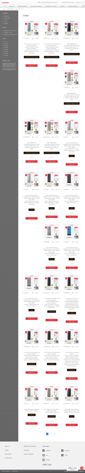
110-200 (6, 43)
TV (4, 6)
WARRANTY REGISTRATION (30, 446)
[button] (84, 6)
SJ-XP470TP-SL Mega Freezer (51, 153)
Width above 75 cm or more (10, 30)
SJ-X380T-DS (51, 416)
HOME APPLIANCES (22, 6)
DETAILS (31, 61)
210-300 (6, 45)
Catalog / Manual (73, 6)
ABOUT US (7, 446)
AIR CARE (11, 6)
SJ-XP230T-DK (52, 311)
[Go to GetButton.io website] (82, 471)
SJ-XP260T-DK (72, 313)
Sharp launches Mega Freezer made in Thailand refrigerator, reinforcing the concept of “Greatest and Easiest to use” (9, 65)
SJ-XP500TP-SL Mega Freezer (71, 103)
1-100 (5, 41)
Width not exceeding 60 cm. (10, 34)
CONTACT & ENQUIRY (29, 454)
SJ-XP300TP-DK (31, 364)
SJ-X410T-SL (31, 415)
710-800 (6, 55)
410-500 (6, 49)
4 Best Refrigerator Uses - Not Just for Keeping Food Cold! (9, 69)
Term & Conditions (6, 471)
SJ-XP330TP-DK (51, 364)
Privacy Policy (15, 471)
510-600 (6, 51)
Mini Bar (6, 23)
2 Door (5, 19)
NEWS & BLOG (8, 454)
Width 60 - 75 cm (8, 32)
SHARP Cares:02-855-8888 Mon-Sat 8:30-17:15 (47, 2)
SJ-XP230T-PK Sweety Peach (51, 57)
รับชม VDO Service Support (68, 2)
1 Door (5, 21)
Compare (37, 38)
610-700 (6, 53)
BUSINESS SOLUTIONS (51, 6)
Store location (8, 458)
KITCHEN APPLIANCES (36, 6)
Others (62, 6)
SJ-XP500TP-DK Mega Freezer (71, 54)
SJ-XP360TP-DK (71, 370)
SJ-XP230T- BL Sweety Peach (31, 57)
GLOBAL (7, 450)
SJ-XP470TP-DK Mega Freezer (31, 153)
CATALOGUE (26, 450)
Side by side (7, 17)
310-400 (6, 47)
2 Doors (71, 156)
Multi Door (6, 16)
